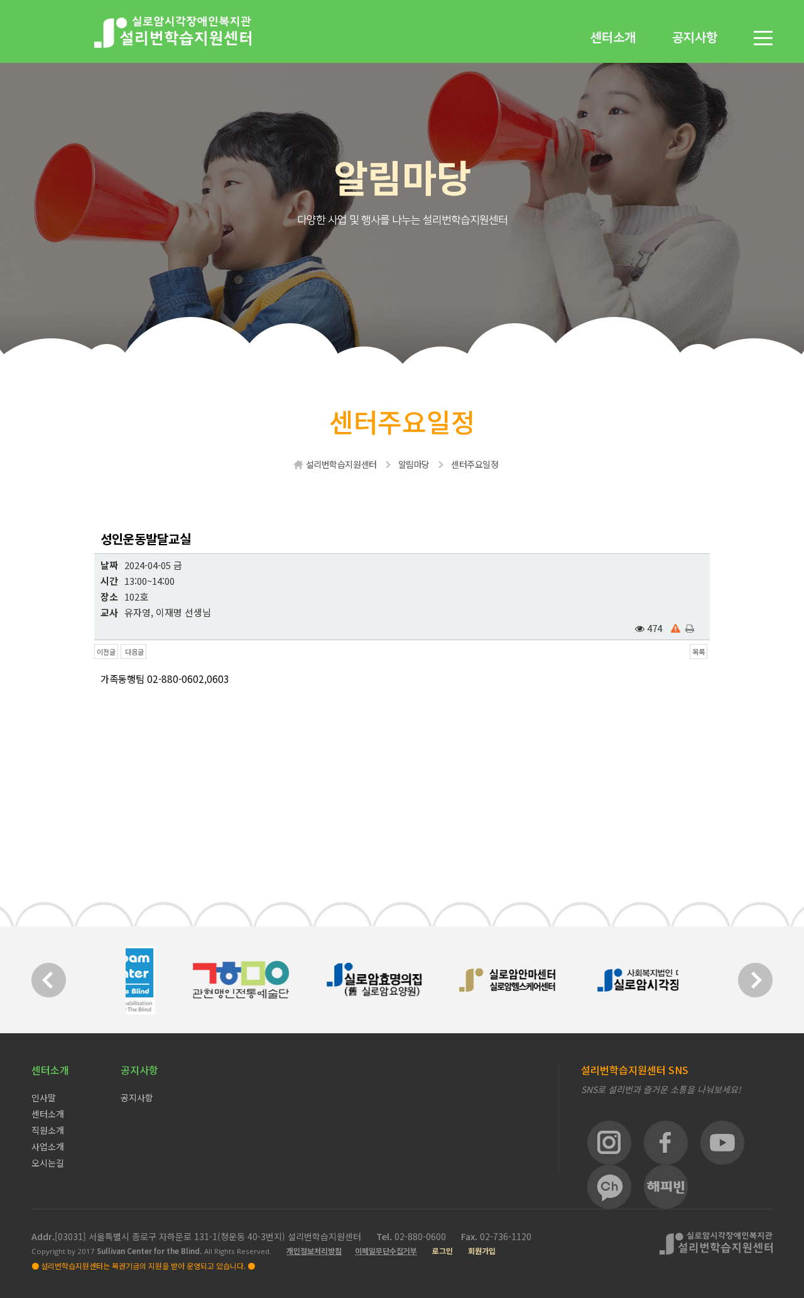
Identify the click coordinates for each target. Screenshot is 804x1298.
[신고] (675, 628)
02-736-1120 (505, 1236)
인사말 (43, 1097)
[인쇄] (689, 628)
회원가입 (482, 1250)
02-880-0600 (421, 1236)
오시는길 (47, 1163)
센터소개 (613, 37)
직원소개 (47, 1130)
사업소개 (47, 1146)
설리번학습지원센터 (341, 464)
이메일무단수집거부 (386, 1250)
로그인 (442, 1250)
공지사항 (694, 37)
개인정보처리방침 (314, 1250)
